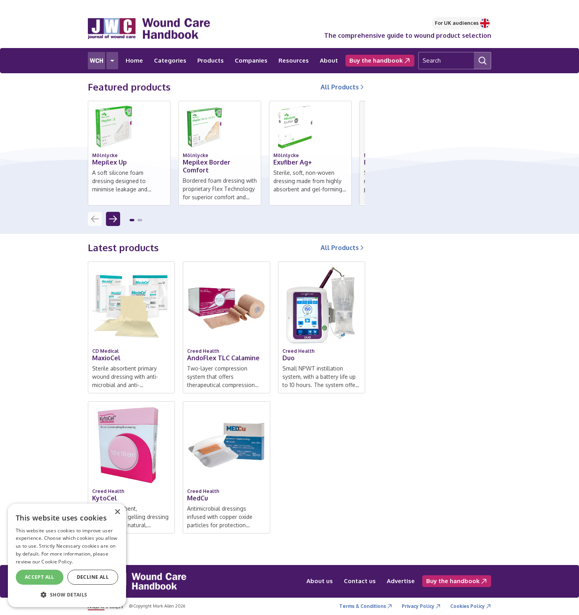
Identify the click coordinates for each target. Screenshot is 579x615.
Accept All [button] (39, 577)
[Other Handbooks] (112, 60)
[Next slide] (113, 219)
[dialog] (67, 555)
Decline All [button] (93, 577)
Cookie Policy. (57, 561)
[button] (132, 220)
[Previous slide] (95, 219)
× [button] (117, 512)
